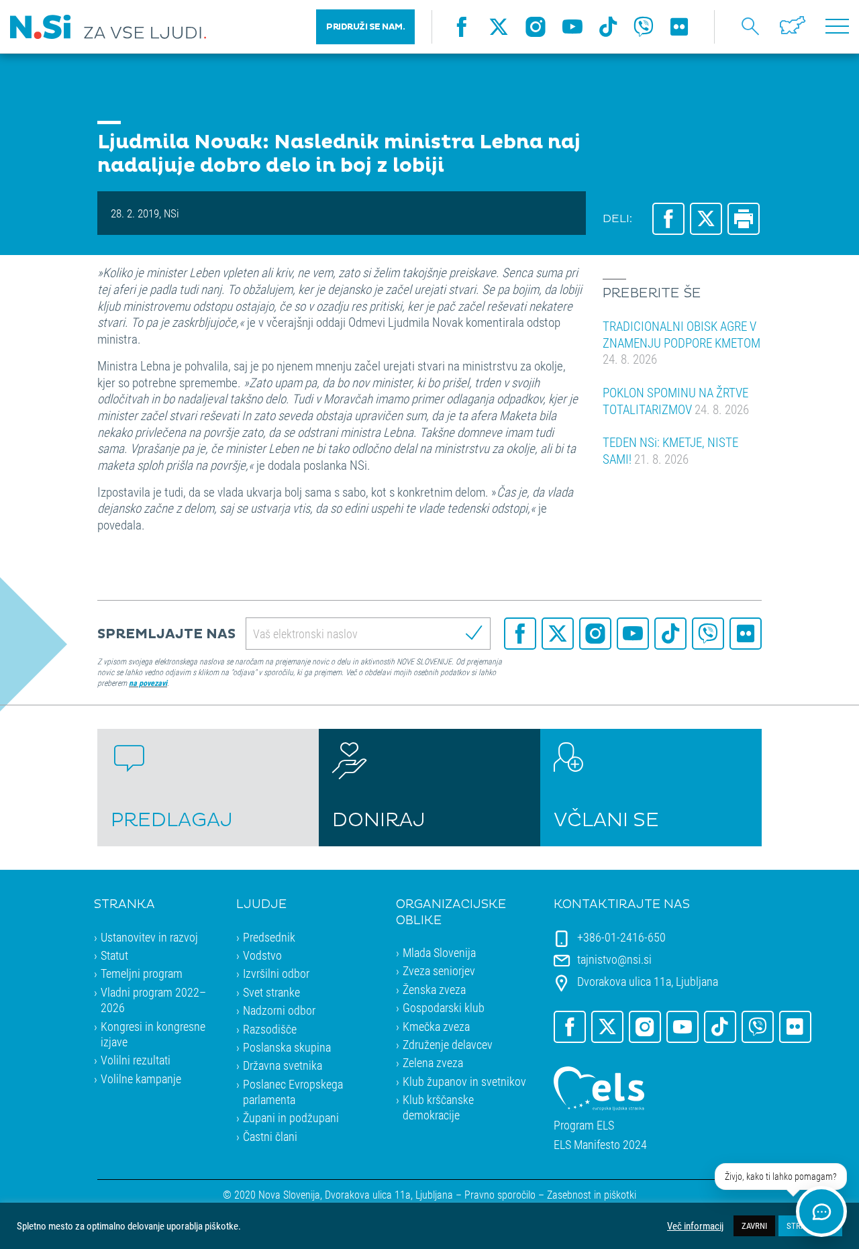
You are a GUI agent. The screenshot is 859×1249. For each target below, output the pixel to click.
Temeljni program (142, 973)
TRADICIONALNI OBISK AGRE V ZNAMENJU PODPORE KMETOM (681, 342)
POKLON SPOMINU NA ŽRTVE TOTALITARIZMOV (676, 400)
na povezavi (148, 682)
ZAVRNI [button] (754, 1225)
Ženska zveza (434, 989)
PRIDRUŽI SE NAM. (365, 26)
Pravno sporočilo (500, 1194)
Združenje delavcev (448, 1044)
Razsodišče (270, 1029)
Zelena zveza (433, 1062)
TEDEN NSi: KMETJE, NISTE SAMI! (670, 450)
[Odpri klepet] (821, 1211)
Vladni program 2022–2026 (153, 999)
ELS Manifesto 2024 (600, 1144)
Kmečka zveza (436, 1026)
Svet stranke (271, 992)
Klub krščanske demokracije (438, 1107)
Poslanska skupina (287, 1047)
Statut (114, 955)
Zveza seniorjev (439, 970)
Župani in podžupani (291, 1117)
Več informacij (695, 1226)
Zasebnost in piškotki (591, 1194)
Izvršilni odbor (276, 973)
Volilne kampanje (141, 1078)
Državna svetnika (282, 1065)
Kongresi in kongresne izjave (153, 1034)
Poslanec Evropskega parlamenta (293, 1091)
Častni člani (270, 1136)
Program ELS (584, 1125)
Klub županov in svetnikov (464, 1081)
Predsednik (269, 937)
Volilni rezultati (135, 1060)
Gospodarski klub (444, 1007)
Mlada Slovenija (439, 952)
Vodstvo (262, 955)
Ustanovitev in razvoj (149, 937)
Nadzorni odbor (279, 1010)
